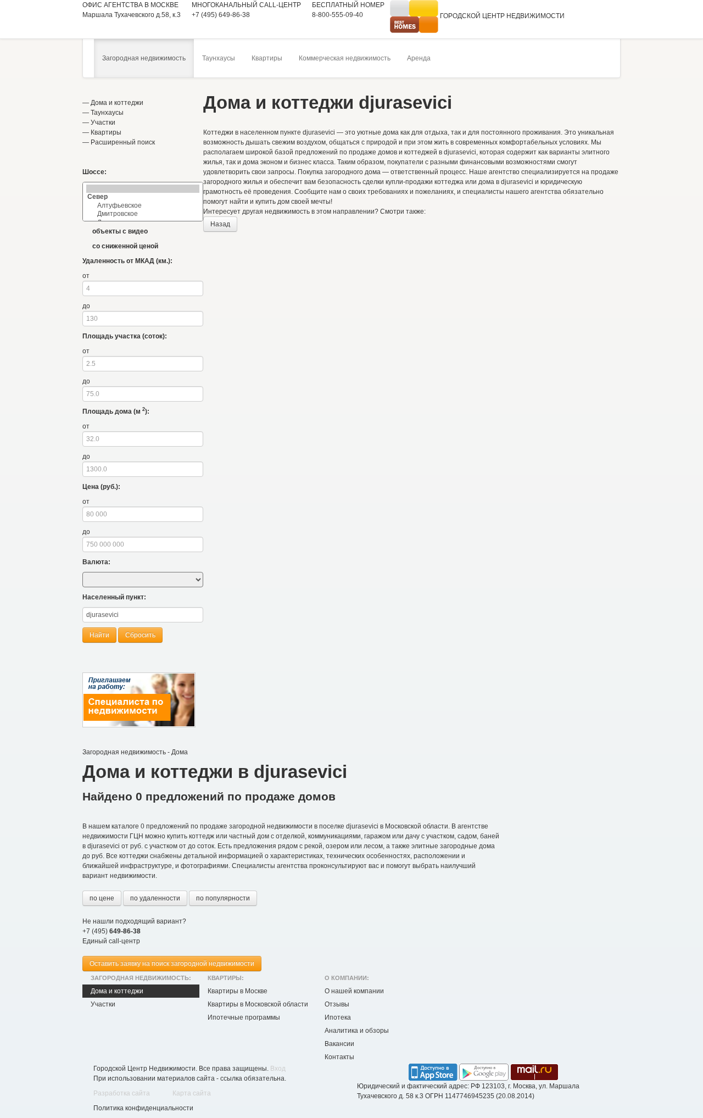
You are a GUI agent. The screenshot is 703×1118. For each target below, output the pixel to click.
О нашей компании (354, 991)
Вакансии (339, 1044)
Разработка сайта (121, 1093)
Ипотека (338, 1017)
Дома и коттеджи (117, 103)
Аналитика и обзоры (357, 1030)
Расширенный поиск (123, 142)
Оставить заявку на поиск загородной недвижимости (172, 963)
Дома (179, 752)
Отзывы (337, 1004)
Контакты (339, 1057)
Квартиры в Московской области (258, 1004)
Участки (103, 122)
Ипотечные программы (244, 1017)
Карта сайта (191, 1093)
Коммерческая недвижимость (344, 58)
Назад (220, 224)
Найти (99, 635)
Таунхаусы (218, 58)
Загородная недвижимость (144, 58)
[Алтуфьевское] (142, 206)
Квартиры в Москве (237, 991)
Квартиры (267, 58)
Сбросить (140, 635)
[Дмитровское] (142, 214)
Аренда (419, 58)
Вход (278, 1068)
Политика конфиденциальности (143, 1108)
